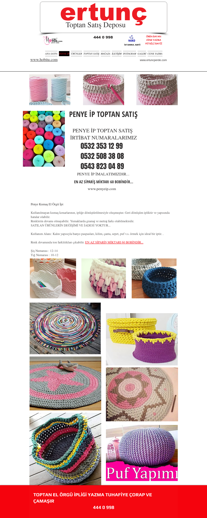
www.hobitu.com (44, 59)
